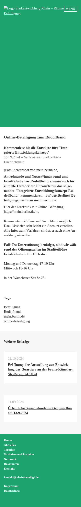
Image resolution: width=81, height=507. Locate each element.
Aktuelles (10, 445)
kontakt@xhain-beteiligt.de (21, 477)
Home (8, 440)
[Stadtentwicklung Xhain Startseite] (40, 10)
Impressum (11, 486)
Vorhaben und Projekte (19, 454)
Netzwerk (10, 459)
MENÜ (70, 8)
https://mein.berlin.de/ (19, 212)
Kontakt (9, 468)
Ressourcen (11, 463)
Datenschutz (12, 490)
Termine (9, 449)
